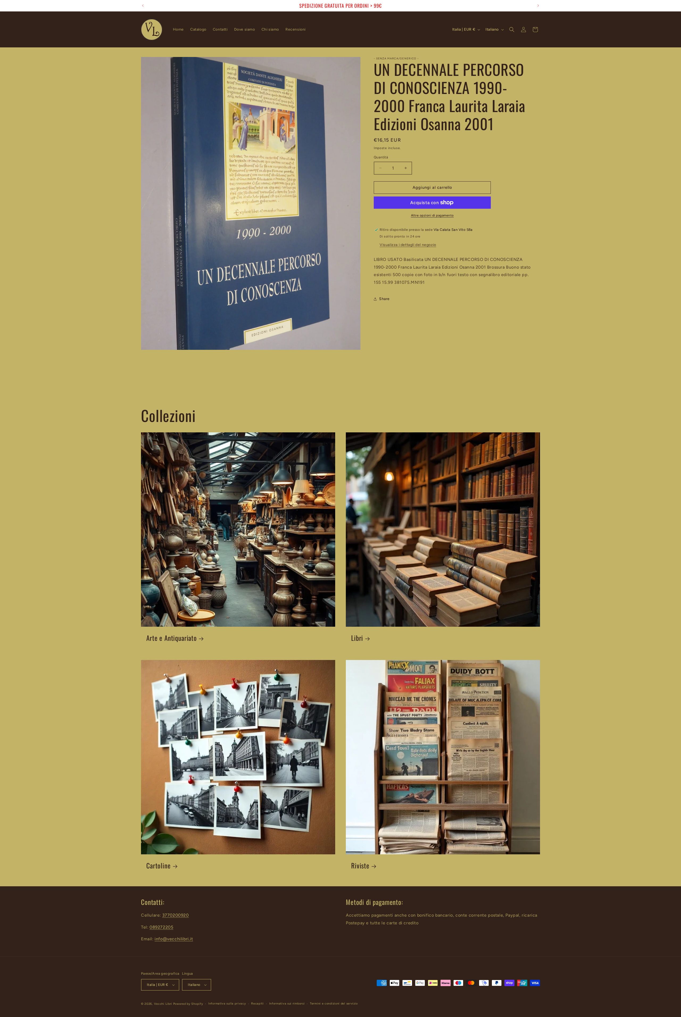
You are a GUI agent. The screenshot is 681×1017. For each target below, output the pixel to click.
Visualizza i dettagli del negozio (408, 245)
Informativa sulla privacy (227, 1003)
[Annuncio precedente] (143, 6)
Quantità (381, 157)
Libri (357, 638)
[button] (512, 29)
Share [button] (384, 299)
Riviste (360, 866)
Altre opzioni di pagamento (432, 215)
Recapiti (257, 1003)
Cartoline (158, 866)
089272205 (161, 927)
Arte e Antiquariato (171, 638)
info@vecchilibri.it (174, 938)
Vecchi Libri (163, 1004)
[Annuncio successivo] (538, 6)
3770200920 (175, 915)
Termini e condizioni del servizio (334, 1003)
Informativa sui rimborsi (287, 1003)
